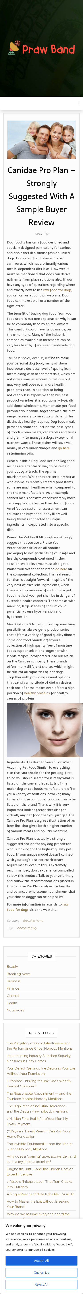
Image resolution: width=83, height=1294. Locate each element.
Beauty (12, 967)
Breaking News (33, 920)
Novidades (15, 1010)
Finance (13, 988)
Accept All (41, 1260)
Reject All (41, 1284)
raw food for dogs (57, 290)
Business (13, 981)
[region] (41, 1256)
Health (12, 1003)
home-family (27, 928)
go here (64, 448)
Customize (41, 1272)
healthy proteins (37, 693)
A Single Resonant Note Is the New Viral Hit (40, 1194)
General (13, 996)
